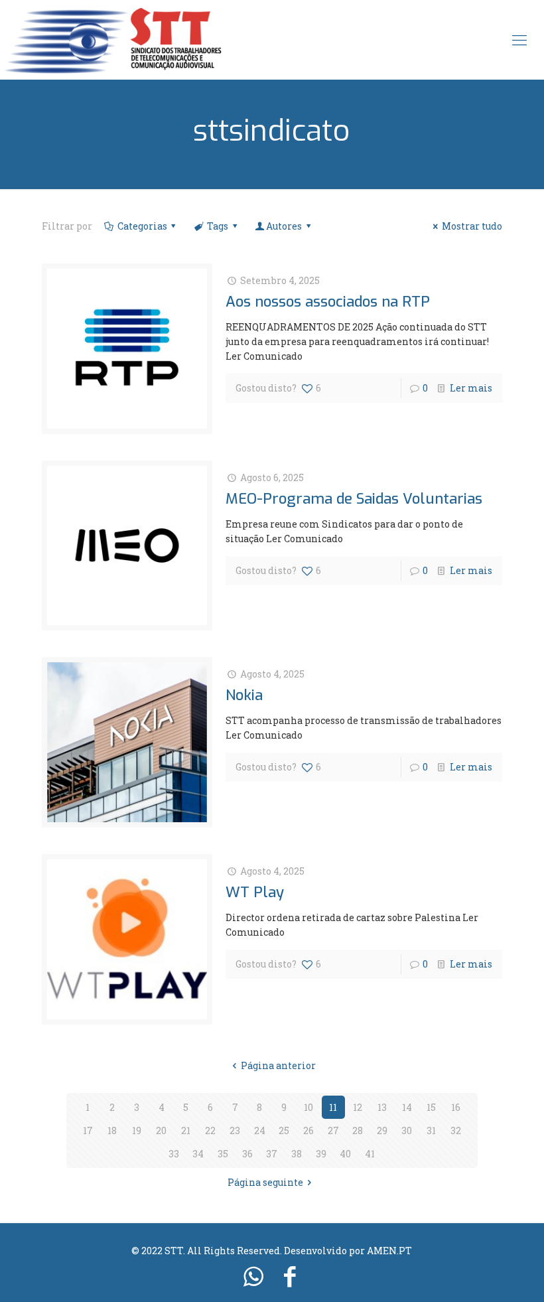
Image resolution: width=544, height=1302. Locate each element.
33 (174, 1153)
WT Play (255, 892)
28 (357, 1130)
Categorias (142, 226)
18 (112, 1130)
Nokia (244, 695)
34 (198, 1153)
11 (333, 1107)
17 (88, 1130)
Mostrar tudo (472, 226)
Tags (217, 226)
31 (431, 1130)
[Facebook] (290, 1275)
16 (455, 1107)
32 (455, 1130)
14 (407, 1107)
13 (382, 1107)
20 (161, 1130)
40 (345, 1153)
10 (308, 1107)
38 (296, 1153)
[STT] (112, 40)
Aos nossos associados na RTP (328, 301)
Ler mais (471, 388)
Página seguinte (265, 1182)
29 (382, 1130)
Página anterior (278, 1065)
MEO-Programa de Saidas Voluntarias (354, 498)
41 (370, 1153)
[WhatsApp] (254, 1275)
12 (357, 1107)
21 (185, 1130)
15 (431, 1107)
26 (308, 1130)
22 (210, 1130)
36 (247, 1153)
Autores (284, 226)
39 (321, 1153)
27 (333, 1130)
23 (235, 1130)
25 (284, 1130)
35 (223, 1153)
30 (406, 1130)
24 (259, 1130)
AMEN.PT (389, 1250)
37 (271, 1153)
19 (136, 1130)
